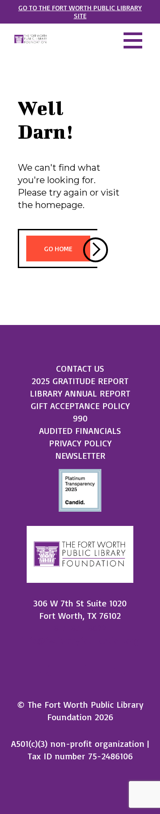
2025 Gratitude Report (80, 380)
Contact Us (80, 368)
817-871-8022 (80, 628)
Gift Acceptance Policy (80, 405)
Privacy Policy (80, 443)
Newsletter (80, 455)
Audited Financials (80, 430)
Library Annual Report (80, 393)
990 (80, 418)
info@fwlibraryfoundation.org (80, 640)
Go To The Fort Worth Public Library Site (80, 11)
